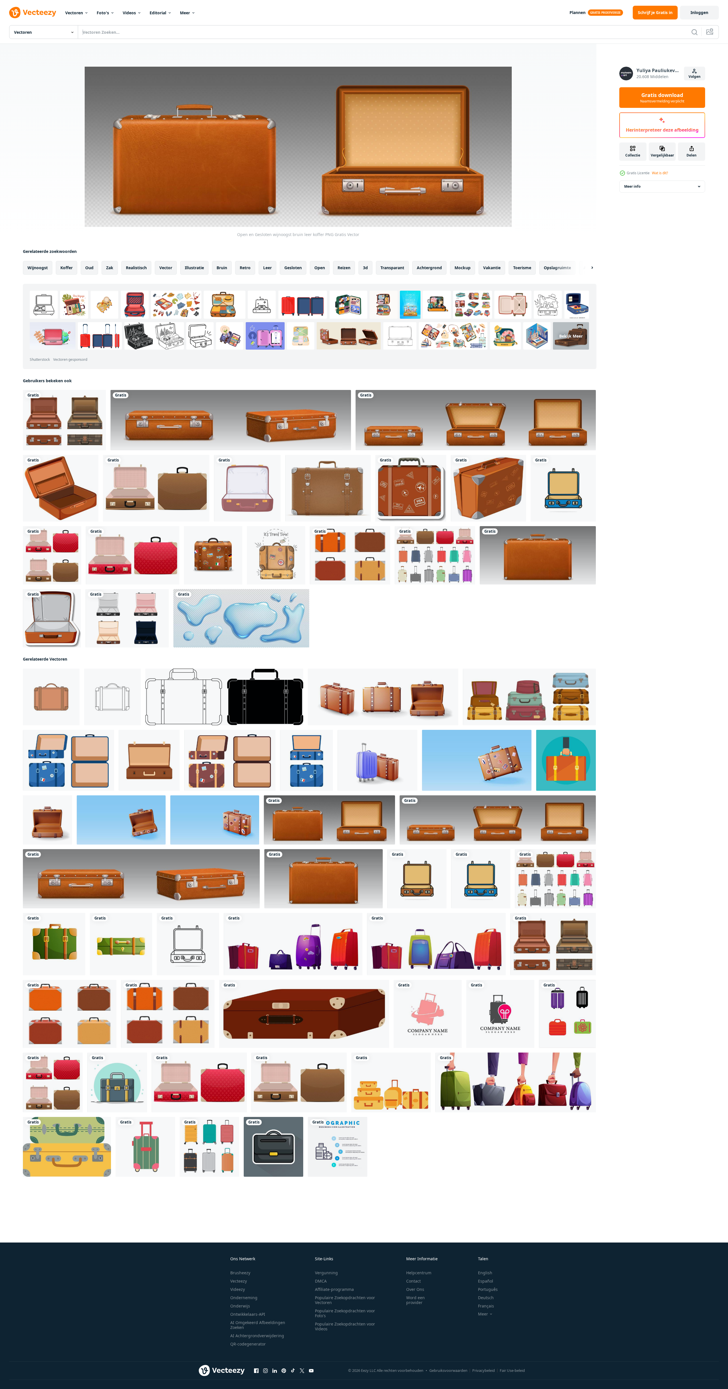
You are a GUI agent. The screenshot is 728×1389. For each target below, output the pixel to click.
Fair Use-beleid (512, 1370)
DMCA (321, 1281)
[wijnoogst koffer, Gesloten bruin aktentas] (230, 420)
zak (109, 267)
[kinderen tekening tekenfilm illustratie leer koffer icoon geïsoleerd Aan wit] (51, 697)
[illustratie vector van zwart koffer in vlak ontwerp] (273, 1147)
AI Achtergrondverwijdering (257, 1335)
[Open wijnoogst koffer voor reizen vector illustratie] (563, 488)
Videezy (237, 1289)
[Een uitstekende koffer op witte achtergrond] (488, 488)
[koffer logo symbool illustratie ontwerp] (428, 1014)
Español (485, 1281)
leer (267, 267)
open (319, 267)
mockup (463, 267)
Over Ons (415, 1289)
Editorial (158, 12)
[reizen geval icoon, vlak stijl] (149, 760)
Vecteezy (238, 1281)
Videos (129, 12)
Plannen (578, 12)
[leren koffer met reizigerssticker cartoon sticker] (410, 488)
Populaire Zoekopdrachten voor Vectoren (345, 1300)
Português (488, 1289)
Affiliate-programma (334, 1289)
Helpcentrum (418, 1272)
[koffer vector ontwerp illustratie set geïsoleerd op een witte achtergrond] (435, 555)
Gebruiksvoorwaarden (448, 1370)
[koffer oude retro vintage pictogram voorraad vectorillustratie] (328, 488)
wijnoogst (37, 267)
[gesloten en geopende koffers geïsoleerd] (156, 488)
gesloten (293, 267)
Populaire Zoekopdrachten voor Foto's (345, 1313)
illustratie (194, 267)
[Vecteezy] (32, 12)
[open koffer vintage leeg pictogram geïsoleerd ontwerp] (247, 488)
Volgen (695, 76)
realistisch (136, 267)
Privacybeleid (483, 1370)
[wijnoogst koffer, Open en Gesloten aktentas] (476, 420)
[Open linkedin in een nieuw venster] (274, 1370)
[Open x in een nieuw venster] (302, 1370)
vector (165, 267)
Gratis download (662, 98)
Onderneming (243, 1297)
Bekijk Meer (571, 335)
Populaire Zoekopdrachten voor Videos (345, 1326)
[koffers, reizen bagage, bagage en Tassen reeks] (293, 944)
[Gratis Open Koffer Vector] (127, 618)
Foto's (103, 12)
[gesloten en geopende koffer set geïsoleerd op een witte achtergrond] (52, 555)
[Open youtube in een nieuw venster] (311, 1370)
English (485, 1272)
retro (245, 267)
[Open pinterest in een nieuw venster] (283, 1370)
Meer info (632, 186)
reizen (344, 267)
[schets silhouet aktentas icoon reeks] (224, 697)
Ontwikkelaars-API (247, 1314)
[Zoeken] (694, 32)
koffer (66, 267)
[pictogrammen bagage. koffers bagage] (67, 1147)
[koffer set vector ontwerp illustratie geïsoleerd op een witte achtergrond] (64, 420)
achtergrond (429, 267)
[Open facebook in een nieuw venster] (256, 1370)
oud (89, 267)
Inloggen (699, 12)
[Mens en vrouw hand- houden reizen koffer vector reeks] (515, 1082)
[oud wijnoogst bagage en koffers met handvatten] (529, 697)
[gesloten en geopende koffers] (132, 555)
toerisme (522, 267)
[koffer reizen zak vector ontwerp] (117, 1082)
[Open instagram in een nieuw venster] (265, 1370)
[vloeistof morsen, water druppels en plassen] (241, 618)
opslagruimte (557, 267)
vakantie (492, 267)
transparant (392, 267)
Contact (413, 1281)
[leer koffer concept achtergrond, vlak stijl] (566, 760)
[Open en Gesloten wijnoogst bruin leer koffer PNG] (329, 820)
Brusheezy (240, 1272)
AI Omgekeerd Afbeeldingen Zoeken (257, 1325)
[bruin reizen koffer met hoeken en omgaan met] (304, 1014)
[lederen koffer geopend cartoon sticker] (52, 618)
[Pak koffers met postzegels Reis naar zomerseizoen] (276, 555)
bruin (222, 267)
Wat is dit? (660, 173)
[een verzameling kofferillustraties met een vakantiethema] (391, 1082)
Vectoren (74, 12)
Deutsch (486, 1297)
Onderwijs (240, 1306)
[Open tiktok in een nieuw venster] (293, 1370)
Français (486, 1306)
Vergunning (326, 1272)
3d (365, 267)
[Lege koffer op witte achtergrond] (60, 488)
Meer (185, 12)
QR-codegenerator (248, 1344)
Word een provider (415, 1300)
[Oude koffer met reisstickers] (213, 555)
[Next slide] (587, 268)
